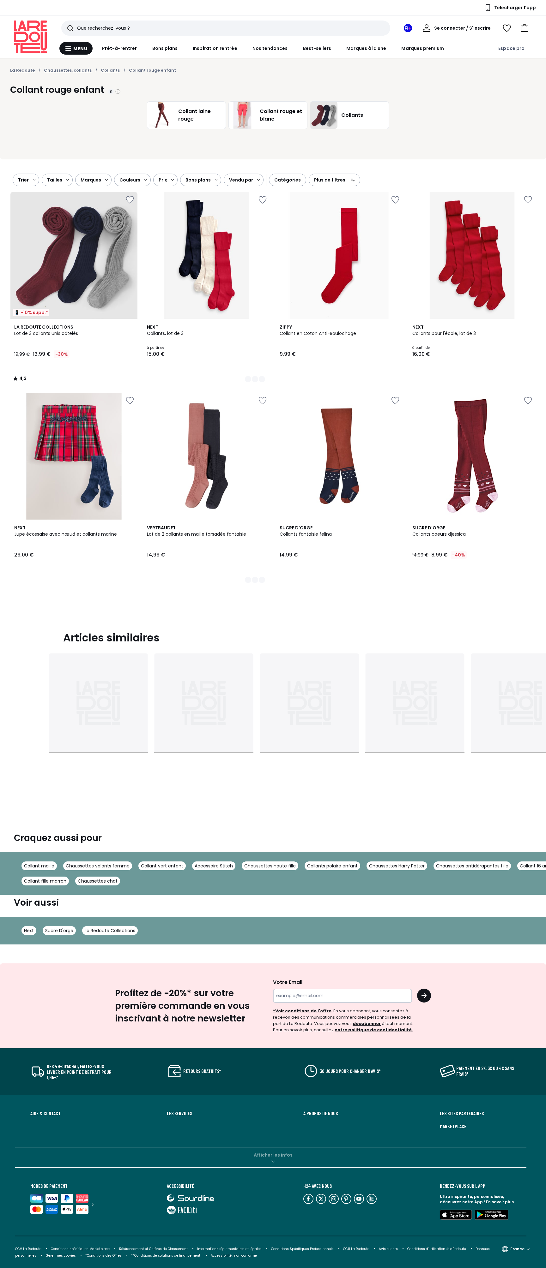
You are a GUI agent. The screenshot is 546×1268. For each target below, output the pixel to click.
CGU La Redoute (356, 1249)
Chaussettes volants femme (98, 866)
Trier (23, 180)
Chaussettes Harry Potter (397, 866)
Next (29, 930)
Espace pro (511, 48)
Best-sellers (317, 48)
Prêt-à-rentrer (119, 48)
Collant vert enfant (162, 866)
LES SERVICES (179, 1113)
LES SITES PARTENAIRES (462, 1113)
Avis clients (388, 1249)
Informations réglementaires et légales (229, 1249)
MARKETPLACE (453, 1126)
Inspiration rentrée (215, 48)
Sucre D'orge (59, 930)
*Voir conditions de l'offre (302, 1011)
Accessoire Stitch (214, 866)
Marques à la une (366, 48)
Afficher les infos (273, 1155)
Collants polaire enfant (332, 866)
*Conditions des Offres (103, 1255)
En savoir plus (500, 1202)
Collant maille (39, 866)
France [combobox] (517, 1249)
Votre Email (287, 982)
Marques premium (422, 48)
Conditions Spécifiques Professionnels (302, 1249)
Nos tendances (270, 48)
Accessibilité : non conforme (234, 1255)
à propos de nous (320, 1113)
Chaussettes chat (98, 881)
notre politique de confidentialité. (374, 1030)
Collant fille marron (45, 881)
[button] (524, 28)
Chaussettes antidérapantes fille (472, 866)
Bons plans (165, 48)
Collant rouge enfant (152, 70)
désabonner (367, 1024)
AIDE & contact (45, 1113)
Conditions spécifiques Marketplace (80, 1249)
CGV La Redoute (28, 1249)
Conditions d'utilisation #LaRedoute (436, 1249)
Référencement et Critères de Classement (153, 1249)
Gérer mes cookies (61, 1255)
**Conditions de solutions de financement (166, 1255)
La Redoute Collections (110, 930)
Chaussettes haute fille (270, 866)
